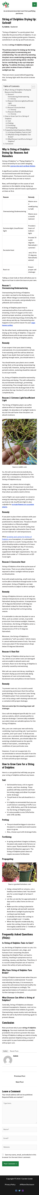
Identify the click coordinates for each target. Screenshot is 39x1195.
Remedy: (13, 99)
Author (5, 1051)
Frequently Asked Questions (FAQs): (18, 130)
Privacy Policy (10, 1185)
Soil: (9, 121)
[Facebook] (16, 1191)
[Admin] (7, 1060)
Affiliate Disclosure (27, 1185)
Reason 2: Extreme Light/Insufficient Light (20, 102)
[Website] (19, 1148)
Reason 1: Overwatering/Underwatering (18, 96)
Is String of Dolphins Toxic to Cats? (19, 132)
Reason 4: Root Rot (14, 112)
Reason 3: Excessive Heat (16, 108)
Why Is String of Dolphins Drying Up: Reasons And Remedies (18, 91)
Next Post (20, 1082)
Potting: (11, 123)
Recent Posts (14, 1051)
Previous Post (19, 1076)
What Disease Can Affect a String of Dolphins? (20, 140)
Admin (15, 1056)
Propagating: (12, 128)
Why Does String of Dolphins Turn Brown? (19, 136)
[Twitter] (19, 1191)
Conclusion (9, 144)
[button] (32, 87)
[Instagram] (23, 1191)
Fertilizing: (12, 125)
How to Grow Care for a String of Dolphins (17, 117)
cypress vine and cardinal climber (22, 166)
